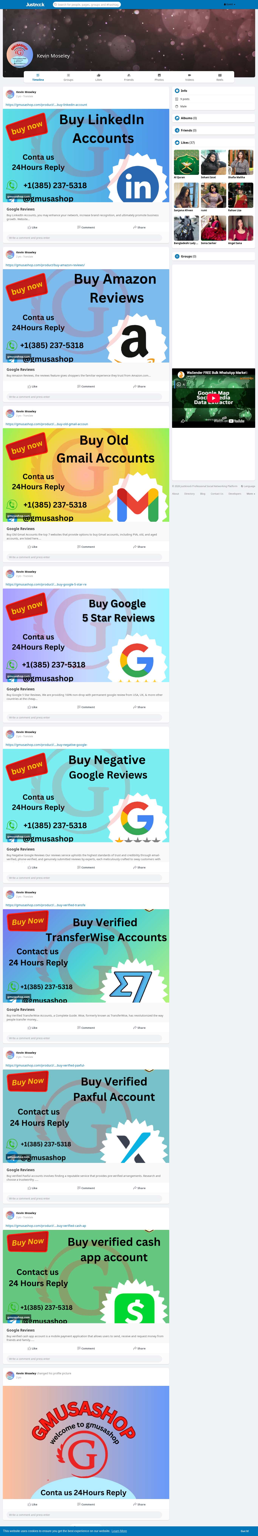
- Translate (27, 96)
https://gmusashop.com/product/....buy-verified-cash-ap (46, 1226)
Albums (186, 118)
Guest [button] (229, 4)
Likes (185, 142)
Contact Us (217, 494)
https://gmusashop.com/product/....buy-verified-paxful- (45, 1065)
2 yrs (18, 96)
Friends (186, 130)
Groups (186, 256)
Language (249, 486)
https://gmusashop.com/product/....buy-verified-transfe (45, 905)
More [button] (250, 493)
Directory (189, 494)
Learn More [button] (119, 1531)
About (175, 494)
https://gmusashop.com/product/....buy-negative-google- (46, 745)
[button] (87, 4)
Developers (235, 494)
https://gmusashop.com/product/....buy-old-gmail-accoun (47, 424)
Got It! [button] (245, 1531)
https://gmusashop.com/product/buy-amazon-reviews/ (45, 265)
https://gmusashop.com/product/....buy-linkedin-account (46, 105)
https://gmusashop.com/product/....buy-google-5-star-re (46, 584)
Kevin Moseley (53, 55)
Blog (202, 494)
